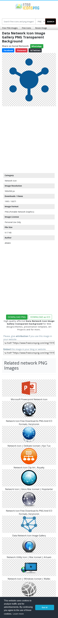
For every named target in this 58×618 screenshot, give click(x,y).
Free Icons (26, 28)
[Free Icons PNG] (27, 6)
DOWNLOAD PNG (17, 317)
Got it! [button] (45, 607)
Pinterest (21, 50)
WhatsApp (36, 46)
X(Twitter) (35, 50)
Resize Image (41, 28)
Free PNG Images (10, 28)
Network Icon (11, 180)
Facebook (8, 50)
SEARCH (50, 21)
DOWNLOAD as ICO (40, 317)
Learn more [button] (18, 614)
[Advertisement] (29, 139)
